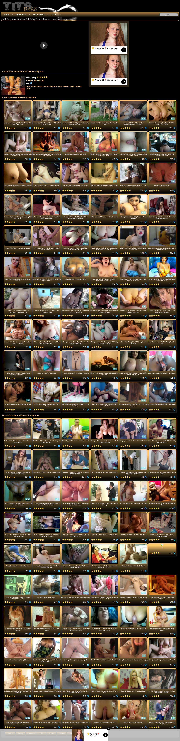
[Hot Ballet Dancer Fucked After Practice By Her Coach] (75, 382)
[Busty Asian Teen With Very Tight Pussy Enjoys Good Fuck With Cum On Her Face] (75, 481)
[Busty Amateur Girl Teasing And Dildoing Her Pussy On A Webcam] (104, 320)
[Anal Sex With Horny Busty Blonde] (18, 638)
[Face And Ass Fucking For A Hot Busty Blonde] (18, 257)
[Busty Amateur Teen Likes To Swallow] (133, 607)
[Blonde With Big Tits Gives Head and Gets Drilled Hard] (18, 669)
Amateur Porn (39, 80)
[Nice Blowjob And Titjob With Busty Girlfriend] (162, 575)
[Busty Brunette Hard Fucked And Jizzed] (18, 382)
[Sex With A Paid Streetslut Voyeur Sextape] (133, 481)
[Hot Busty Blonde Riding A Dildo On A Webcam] (46, 607)
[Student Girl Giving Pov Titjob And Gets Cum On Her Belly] (162, 101)
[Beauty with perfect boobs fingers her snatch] (162, 607)
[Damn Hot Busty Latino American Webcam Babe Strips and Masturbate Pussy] (104, 132)
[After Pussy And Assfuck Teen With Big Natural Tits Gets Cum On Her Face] (46, 226)
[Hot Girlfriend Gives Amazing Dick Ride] (104, 450)
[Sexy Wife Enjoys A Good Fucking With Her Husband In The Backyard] (104, 289)
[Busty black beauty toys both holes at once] (162, 351)
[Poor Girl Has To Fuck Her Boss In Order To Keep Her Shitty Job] (162, 226)
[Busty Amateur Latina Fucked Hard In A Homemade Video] (104, 607)
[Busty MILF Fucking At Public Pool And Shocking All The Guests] (75, 669)
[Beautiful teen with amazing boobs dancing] (46, 669)
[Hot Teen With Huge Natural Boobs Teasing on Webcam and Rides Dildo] (133, 351)
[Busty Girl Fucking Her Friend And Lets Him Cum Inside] (133, 382)
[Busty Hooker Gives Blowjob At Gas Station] (162, 382)
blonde (33, 86)
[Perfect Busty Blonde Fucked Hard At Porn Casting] (104, 481)
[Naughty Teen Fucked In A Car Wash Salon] (133, 419)
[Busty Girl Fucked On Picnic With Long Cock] (46, 382)
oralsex (66, 86)
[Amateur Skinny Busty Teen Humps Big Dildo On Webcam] (46, 195)
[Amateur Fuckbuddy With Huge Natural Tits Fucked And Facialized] (18, 101)
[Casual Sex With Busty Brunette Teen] (133, 513)
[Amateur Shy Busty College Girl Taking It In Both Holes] (18, 195)
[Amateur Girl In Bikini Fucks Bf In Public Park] (104, 101)
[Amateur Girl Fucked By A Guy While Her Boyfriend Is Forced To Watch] (75, 101)
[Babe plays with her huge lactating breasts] (75, 419)
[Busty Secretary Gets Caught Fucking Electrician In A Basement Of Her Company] (18, 575)
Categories (21, 15)
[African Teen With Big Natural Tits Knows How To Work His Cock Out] (75, 289)
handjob (45, 86)
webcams (79, 86)
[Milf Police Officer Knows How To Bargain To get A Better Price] (46, 419)
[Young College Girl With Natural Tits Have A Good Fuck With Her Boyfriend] (46, 132)
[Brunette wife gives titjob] (162, 164)
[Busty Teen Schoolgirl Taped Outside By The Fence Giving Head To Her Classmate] (46, 513)
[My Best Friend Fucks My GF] (46, 575)
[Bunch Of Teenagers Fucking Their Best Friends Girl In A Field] (75, 544)
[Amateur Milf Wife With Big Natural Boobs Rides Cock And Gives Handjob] (104, 164)
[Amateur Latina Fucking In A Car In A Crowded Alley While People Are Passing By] (162, 132)
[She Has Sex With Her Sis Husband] (133, 544)
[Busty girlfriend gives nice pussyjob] (75, 638)
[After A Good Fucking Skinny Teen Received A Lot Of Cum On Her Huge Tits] (18, 289)
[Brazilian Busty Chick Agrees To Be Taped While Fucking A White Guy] (46, 638)
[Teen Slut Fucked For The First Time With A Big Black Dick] (46, 257)
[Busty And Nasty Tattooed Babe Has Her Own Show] (133, 226)
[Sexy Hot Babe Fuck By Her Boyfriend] (133, 669)
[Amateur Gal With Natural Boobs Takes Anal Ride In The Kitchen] (46, 101)
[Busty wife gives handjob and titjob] (104, 700)
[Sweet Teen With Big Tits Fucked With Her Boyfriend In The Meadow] (75, 513)
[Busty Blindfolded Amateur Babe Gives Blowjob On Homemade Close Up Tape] (46, 481)
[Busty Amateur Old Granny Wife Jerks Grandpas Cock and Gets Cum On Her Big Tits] (104, 226)
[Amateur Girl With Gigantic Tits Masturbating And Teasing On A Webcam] (133, 101)
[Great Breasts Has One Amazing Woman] (75, 351)
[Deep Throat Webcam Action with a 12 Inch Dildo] (162, 450)
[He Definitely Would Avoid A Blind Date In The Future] (18, 419)
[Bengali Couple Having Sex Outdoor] (18, 544)
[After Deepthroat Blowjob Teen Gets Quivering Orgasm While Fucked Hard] (104, 257)
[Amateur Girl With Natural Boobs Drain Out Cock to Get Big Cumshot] (18, 132)
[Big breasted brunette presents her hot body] (104, 669)
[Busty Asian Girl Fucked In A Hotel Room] (133, 575)
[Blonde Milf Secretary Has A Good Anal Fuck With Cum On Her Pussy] (133, 450)
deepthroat (53, 86)
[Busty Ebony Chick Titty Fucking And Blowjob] (133, 195)
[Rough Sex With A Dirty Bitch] (133, 700)
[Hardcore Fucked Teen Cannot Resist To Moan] (162, 481)
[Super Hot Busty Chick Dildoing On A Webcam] (133, 320)
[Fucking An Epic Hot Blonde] (46, 351)
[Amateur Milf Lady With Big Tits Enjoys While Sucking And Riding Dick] (75, 164)
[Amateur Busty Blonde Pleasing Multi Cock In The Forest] (104, 575)
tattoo (60, 86)
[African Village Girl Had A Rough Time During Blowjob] (46, 289)
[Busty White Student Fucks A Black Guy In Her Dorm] (104, 351)
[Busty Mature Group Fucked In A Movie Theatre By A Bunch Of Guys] (162, 669)
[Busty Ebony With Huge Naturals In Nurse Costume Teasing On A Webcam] (162, 257)
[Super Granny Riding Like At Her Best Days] (46, 450)
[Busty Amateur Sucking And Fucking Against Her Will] (162, 513)
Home (6, 15)
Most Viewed (39, 15)
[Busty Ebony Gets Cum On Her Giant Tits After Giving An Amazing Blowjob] (162, 195)
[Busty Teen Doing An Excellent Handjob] (162, 638)
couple (72, 86)
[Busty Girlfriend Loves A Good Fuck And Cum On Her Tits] (104, 419)
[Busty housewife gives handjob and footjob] (133, 638)
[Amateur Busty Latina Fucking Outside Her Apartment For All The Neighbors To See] (75, 607)
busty (29, 88)
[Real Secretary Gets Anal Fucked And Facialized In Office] (46, 164)
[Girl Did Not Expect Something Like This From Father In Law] (133, 164)
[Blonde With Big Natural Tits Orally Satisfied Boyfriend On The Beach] (18, 700)
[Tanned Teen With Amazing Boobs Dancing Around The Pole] (18, 481)
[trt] (162, 544)
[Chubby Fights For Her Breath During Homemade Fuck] (104, 382)
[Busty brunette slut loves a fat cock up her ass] (75, 700)
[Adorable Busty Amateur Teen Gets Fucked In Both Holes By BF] (133, 289)
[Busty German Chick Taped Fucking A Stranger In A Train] (75, 320)
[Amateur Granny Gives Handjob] (75, 132)
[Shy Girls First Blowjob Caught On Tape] (104, 513)
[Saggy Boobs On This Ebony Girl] (75, 257)
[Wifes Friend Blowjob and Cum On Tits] (104, 195)
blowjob (39, 86)
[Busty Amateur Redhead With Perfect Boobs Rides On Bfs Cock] (18, 450)
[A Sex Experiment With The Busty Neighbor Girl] (162, 320)
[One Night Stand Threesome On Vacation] (104, 638)
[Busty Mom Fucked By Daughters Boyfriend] (18, 164)
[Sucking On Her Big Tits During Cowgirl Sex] (75, 575)
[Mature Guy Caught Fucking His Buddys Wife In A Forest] (162, 700)
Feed (54, 15)
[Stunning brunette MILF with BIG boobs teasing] (18, 607)
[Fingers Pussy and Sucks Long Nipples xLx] (46, 700)
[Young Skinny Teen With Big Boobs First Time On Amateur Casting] (133, 257)
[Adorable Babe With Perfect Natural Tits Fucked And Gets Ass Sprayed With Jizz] (46, 320)
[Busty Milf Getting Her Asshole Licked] (18, 226)
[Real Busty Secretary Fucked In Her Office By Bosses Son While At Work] (75, 450)
